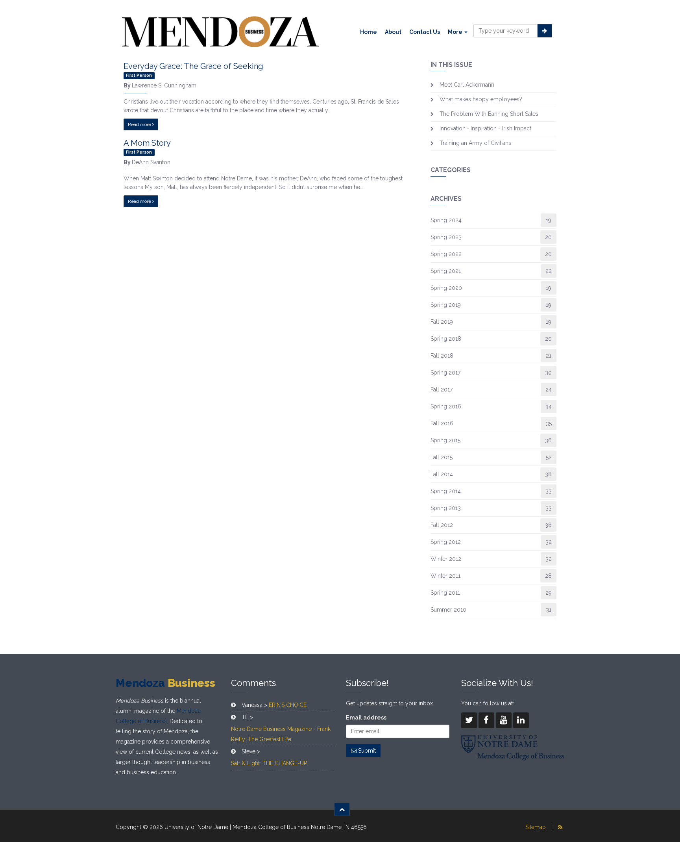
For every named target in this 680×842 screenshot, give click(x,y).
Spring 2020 (446, 288)
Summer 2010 (448, 609)
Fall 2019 (442, 322)
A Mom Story (147, 143)
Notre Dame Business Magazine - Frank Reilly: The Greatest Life (281, 734)
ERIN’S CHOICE (288, 705)
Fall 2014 (442, 474)
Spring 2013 (446, 508)
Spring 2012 (446, 542)
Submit (366, 750)
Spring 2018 (446, 339)
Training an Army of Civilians (475, 143)
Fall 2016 (442, 423)
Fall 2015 (442, 457)
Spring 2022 (446, 254)
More (456, 32)
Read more (140, 124)
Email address (366, 717)
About (393, 32)
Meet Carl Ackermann (467, 85)
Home (368, 32)
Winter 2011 (445, 576)
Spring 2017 (445, 372)
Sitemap (535, 827)
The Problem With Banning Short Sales (489, 114)
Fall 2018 (442, 355)
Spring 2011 (445, 593)
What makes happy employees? (481, 99)
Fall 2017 (442, 389)
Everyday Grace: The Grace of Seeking (193, 66)
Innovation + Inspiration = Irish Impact (485, 128)
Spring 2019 (446, 305)
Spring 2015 (445, 440)
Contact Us (424, 32)
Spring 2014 (446, 491)
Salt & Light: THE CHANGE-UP (269, 763)
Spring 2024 (446, 220)
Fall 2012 (442, 525)
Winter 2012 (446, 559)
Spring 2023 (446, 237)
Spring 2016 (446, 406)
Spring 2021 (446, 271)
